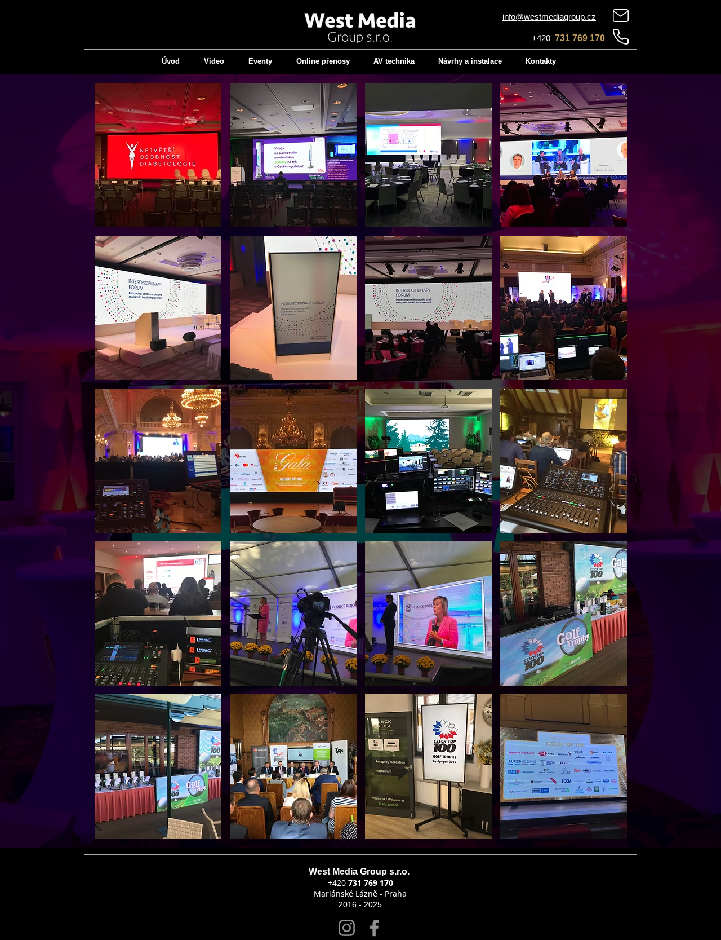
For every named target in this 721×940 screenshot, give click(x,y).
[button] (158, 155)
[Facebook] (374, 928)
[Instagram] (347, 928)
